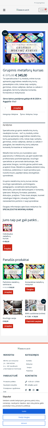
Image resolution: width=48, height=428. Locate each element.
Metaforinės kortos (11, 153)
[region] (24, 410)
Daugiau (30, 289)
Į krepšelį (17, 108)
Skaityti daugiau (24, 417)
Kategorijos (32, 354)
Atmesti (24, 423)
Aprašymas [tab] (7, 125)
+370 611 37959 (33, 382)
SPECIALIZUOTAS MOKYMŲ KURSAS (18, 209)
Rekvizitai (8, 354)
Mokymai (14, 114)
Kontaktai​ (31, 375)
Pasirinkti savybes (34, 321)
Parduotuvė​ (10, 375)
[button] (4, 10)
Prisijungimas (39, 3)
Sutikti (24, 411)
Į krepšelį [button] (7, 247)
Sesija (35, 114)
